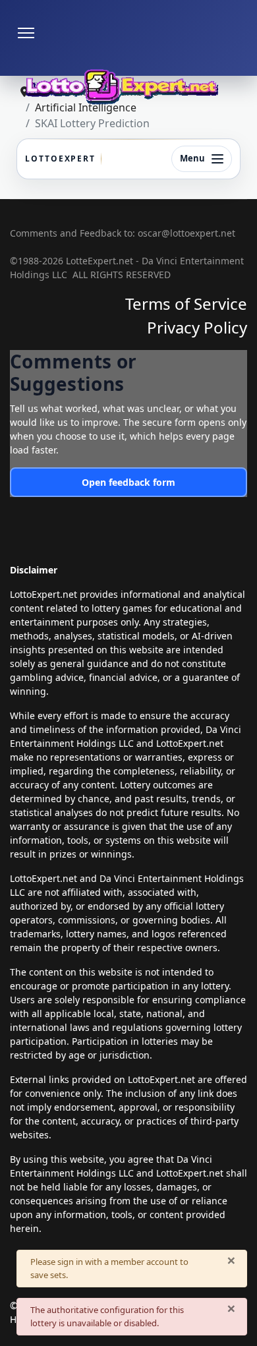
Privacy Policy (197, 327)
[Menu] (26, 33)
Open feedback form (128, 482)
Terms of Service (186, 303)
